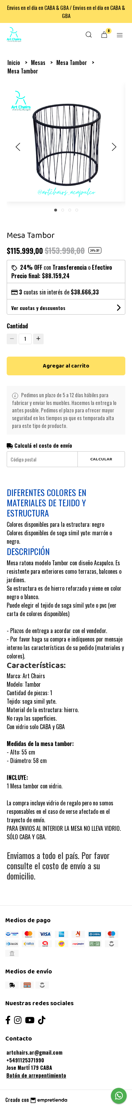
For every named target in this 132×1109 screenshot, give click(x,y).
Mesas (39, 62)
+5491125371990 (25, 1060)
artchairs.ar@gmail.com (34, 1052)
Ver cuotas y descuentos (38, 307)
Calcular (101, 459)
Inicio (14, 62)
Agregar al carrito (66, 366)
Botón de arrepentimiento (36, 1075)
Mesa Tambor (72, 62)
